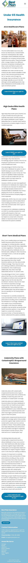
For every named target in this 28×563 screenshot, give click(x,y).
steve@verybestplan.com (12, 537)
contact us (20, 487)
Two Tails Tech (17, 561)
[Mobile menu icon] (25, 3)
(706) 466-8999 (15, 535)
